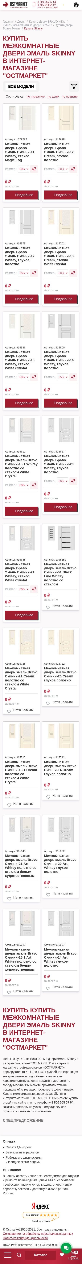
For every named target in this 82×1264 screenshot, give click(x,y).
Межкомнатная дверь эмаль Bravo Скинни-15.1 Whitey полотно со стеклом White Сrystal (21, 466)
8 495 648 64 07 (47, 4)
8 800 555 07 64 (47, 2)
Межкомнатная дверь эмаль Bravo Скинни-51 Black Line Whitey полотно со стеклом (60, 574)
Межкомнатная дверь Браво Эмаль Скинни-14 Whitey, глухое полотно (59, 360)
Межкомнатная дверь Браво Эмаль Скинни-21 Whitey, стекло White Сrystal (20, 572)
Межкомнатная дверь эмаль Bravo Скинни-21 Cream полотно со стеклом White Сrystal (21, 678)
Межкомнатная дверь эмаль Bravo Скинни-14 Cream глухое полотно (60, 768)
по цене (53, 96)
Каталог (40, 1255)
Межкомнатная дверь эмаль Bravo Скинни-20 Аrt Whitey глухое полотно (60, 864)
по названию (36, 96)
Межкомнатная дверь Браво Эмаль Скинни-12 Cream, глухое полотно (59, 152)
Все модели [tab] (21, 86)
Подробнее (24, 195)
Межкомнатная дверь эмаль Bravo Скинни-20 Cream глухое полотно (60, 674)
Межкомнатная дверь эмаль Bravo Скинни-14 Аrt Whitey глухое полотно (60, 957)
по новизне (70, 96)
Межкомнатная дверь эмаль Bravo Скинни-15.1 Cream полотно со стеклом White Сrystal (21, 772)
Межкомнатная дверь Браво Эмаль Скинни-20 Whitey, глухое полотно (59, 464)
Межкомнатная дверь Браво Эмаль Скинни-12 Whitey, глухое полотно (20, 256)
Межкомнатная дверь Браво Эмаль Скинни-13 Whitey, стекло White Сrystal (20, 360)
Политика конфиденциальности (25, 1238)
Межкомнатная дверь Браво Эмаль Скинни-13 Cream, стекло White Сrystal (59, 256)
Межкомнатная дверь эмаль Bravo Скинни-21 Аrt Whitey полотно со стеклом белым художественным (21, 866)
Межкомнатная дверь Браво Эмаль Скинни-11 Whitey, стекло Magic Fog (19, 152)
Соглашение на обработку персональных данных (38, 1233)
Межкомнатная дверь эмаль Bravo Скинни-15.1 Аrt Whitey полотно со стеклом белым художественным (21, 959)
